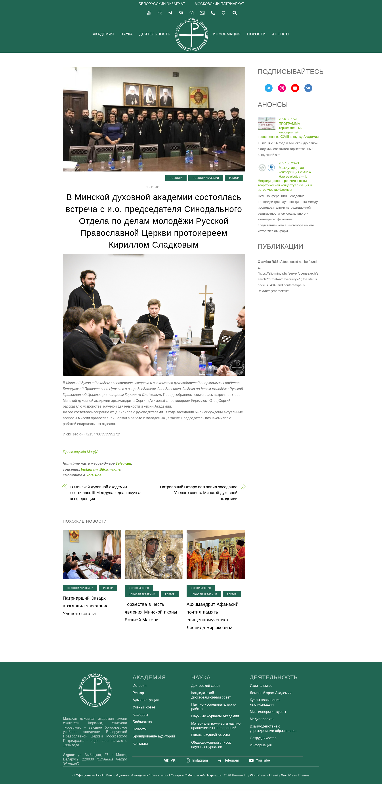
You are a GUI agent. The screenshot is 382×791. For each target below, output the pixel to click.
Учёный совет (144, 707)
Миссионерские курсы (268, 712)
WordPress (258, 775)
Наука (126, 34)
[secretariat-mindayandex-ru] (202, 12)
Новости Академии (206, 178)
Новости (256, 34)
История (140, 685)
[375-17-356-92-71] (212, 12)
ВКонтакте (109, 469)
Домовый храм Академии (271, 693)
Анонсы (280, 34)
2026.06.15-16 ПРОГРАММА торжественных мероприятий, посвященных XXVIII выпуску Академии (288, 128)
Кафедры (140, 714)
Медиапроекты (262, 719)
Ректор (234, 178)
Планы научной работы (210, 735)
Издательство (261, 685)
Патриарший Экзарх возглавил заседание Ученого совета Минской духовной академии (198, 493)
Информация (227, 34)
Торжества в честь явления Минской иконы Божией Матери (151, 612)
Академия (103, 34)
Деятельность (154, 34)
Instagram (89, 469)
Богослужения (139, 588)
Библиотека (142, 722)
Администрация (146, 700)
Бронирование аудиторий (154, 736)
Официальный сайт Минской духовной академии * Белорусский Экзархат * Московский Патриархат (149, 775)
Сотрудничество (263, 738)
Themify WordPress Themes (289, 775)
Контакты (140, 743)
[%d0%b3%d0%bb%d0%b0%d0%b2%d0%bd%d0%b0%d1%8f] (191, 12)
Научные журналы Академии (215, 716)
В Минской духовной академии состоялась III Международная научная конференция (106, 493)
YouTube (93, 475)
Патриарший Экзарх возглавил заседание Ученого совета (86, 606)
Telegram (123, 463)
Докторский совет (205, 685)
